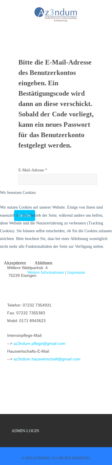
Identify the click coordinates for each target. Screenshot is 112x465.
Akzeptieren (15, 262)
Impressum (76, 272)
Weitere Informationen (45, 272)
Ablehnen (43, 262)
